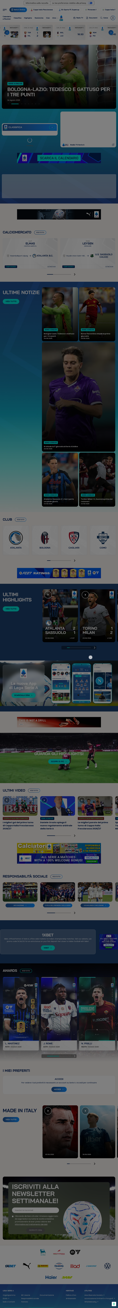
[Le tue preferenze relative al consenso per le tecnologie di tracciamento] (114, 1304)
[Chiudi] (94, 636)
